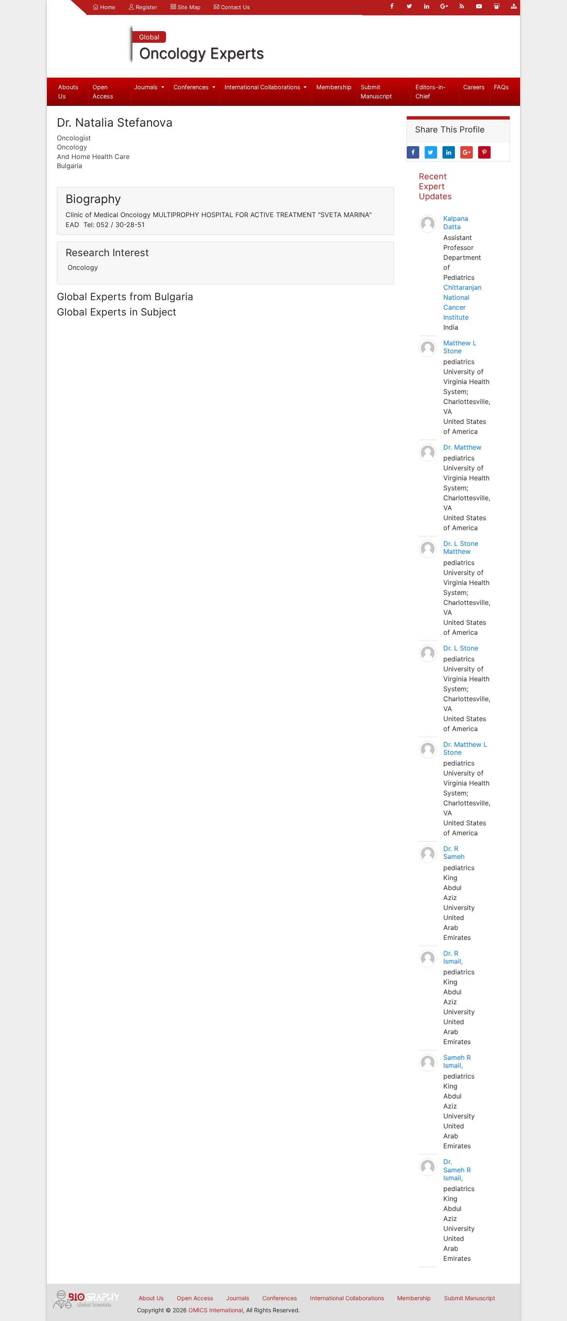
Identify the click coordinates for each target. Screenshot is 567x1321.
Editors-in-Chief (430, 91)
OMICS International (215, 1310)
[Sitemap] (514, 6)
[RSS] (461, 6)
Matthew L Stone (460, 347)
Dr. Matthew (462, 447)
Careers (474, 87)
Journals (146, 87)
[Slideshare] (496, 6)
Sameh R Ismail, (457, 1061)
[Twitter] (409, 6)
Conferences (192, 87)
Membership (334, 87)
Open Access (103, 91)
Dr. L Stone (460, 648)
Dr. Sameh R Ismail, (457, 1169)
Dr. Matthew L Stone (465, 748)
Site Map (188, 7)
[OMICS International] (86, 1298)
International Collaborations (263, 87)
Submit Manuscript (376, 91)
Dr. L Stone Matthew (460, 547)
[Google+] (444, 6)
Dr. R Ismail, (453, 957)
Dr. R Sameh (453, 852)
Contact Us (234, 7)
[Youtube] (479, 6)
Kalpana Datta (455, 222)
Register (145, 7)
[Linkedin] (426, 6)
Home (106, 7)
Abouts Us (68, 91)
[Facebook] (392, 6)
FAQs (501, 87)
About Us (151, 1297)
